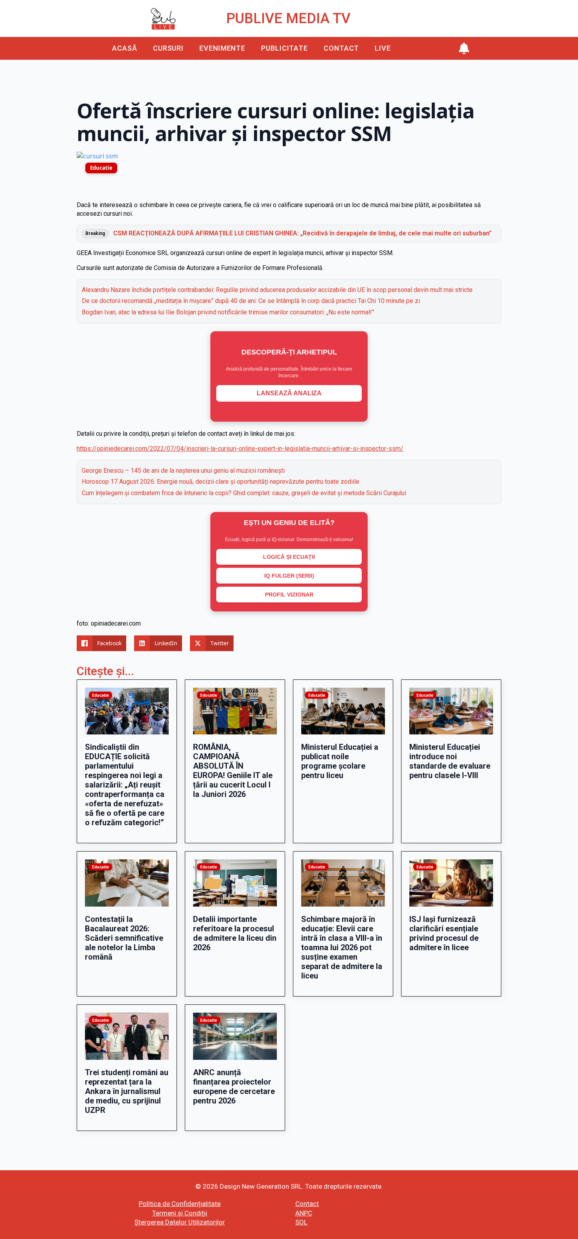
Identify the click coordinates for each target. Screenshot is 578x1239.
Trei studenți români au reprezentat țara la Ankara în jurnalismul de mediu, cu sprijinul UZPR (126, 1091)
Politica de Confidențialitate (180, 1204)
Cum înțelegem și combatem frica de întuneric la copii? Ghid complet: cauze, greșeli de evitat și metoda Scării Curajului (244, 493)
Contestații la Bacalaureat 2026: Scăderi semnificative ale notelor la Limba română (124, 938)
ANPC (303, 1213)
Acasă (124, 48)
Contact (341, 48)
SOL (301, 1222)
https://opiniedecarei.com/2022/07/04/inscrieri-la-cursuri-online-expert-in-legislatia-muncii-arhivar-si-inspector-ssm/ (240, 448)
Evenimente (222, 48)
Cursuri (168, 48)
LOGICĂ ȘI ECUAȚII (289, 557)
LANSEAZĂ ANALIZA (289, 393)
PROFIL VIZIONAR (289, 594)
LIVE (383, 48)
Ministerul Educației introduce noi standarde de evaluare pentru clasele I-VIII (449, 761)
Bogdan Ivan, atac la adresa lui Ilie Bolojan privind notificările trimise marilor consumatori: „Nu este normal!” (228, 312)
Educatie (101, 167)
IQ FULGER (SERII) (289, 576)
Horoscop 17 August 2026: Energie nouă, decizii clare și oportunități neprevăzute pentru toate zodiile (220, 481)
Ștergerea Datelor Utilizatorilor (179, 1222)
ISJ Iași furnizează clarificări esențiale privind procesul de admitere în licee (444, 933)
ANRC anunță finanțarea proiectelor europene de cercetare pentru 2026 (234, 1086)
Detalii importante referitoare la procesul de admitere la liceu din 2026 (234, 933)
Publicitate (284, 48)
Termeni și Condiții (179, 1213)
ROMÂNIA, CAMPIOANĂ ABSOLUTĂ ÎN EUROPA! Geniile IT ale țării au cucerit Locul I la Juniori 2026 (232, 770)
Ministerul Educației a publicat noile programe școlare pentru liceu (339, 761)
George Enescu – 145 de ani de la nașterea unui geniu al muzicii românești (183, 470)
